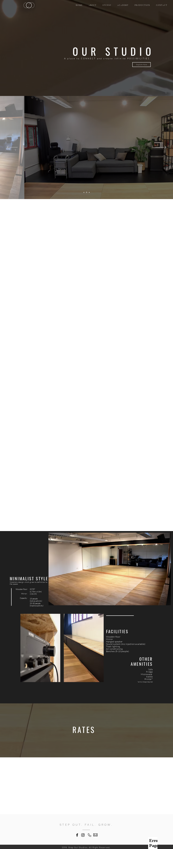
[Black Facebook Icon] (77, 835)
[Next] (160, 147)
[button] (141, 64)
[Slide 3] (89, 192)
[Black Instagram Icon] (83, 835)
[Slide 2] (86, 192)
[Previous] (12, 147)
